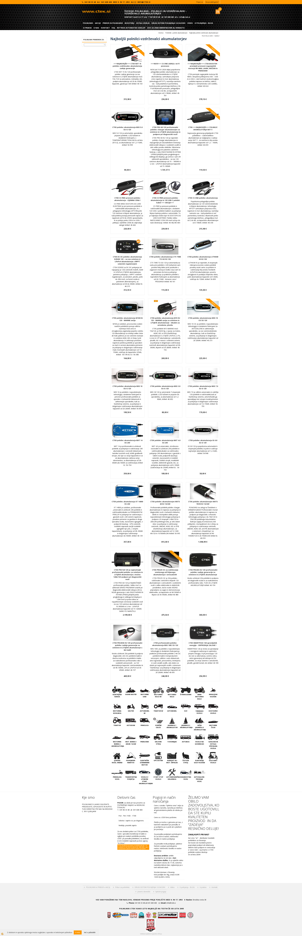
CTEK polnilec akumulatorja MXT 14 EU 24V (127, 441)
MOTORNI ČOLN (213, 726)
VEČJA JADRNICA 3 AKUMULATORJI (200, 727)
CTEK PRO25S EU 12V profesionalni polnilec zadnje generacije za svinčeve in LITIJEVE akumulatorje (203, 572)
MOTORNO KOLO (172, 695)
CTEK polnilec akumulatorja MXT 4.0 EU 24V (165, 441)
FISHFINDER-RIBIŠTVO (131, 761)
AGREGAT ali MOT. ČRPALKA (172, 761)
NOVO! (138, 49)
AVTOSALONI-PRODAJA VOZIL (199, 779)
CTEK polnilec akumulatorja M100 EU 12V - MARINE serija (127, 319)
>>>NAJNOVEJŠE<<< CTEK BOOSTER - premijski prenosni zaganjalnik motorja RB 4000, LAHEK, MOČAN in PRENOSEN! (203, 67)
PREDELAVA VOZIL (117, 778)
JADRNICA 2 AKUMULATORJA (186, 726)
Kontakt (105, 28)
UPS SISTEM (158, 760)
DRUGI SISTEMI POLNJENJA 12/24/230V (168, 23)
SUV (185, 711)
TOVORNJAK (172, 742)
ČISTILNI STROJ (185, 761)
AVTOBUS (185, 742)
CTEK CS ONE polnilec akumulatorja (203, 198)
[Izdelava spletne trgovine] (159, 934)
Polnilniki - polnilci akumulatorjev (176, 33)
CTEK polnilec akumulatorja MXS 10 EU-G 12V (127, 387)
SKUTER (131, 711)
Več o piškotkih (89, 932)
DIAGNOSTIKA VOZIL (185, 778)
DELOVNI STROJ (158, 743)
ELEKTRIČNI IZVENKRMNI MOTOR (144, 762)
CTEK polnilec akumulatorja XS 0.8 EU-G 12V (203, 441)
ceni (211, 36)
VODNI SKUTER (130, 694)
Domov (161, 33)
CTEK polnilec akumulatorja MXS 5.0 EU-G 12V (127, 128)
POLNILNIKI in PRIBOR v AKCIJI (98, 887)
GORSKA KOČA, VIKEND (117, 761)
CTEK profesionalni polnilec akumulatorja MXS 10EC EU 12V (165, 644)
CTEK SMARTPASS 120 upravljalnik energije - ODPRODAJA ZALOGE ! (203, 644)
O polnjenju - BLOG (204, 23)
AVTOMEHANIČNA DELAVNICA (173, 778)
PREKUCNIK (144, 742)
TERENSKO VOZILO (199, 712)
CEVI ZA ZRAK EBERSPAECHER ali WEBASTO (166, 28)
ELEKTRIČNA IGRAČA (117, 695)
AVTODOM (131, 725)
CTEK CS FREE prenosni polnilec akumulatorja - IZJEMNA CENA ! (127, 199)
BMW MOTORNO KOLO (199, 696)
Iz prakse (87, 28)
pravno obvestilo (144, 891)
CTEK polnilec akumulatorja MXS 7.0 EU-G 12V (203, 387)
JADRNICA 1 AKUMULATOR (172, 726)
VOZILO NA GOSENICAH (199, 743)
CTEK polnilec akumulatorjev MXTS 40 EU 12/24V (165, 502)
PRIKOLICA (145, 725)
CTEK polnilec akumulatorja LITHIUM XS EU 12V (202, 258)
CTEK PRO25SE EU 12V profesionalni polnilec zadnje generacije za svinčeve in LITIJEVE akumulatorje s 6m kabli (127, 646)
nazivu (216, 36)
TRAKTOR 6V (158, 711)
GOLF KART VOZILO (213, 761)
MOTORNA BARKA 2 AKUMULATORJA (117, 744)
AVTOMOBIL (172, 711)
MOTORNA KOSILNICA (117, 712)
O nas (96, 28)
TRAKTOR (117, 725)
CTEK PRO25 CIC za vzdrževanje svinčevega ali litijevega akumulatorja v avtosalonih (165, 572)
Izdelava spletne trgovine (148, 934)
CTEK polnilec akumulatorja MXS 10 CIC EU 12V (203, 319)
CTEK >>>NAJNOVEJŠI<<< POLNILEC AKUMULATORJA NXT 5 (203, 128)
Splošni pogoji (160, 891)
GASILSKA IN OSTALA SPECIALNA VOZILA (213, 745)
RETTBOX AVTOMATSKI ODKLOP (131, 28)
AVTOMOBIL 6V (144, 712)
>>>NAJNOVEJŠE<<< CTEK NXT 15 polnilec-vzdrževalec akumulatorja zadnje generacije (127, 66)
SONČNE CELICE (158, 726)
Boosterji (129, 23)
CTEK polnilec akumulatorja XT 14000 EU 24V (127, 502)
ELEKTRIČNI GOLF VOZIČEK (199, 761)
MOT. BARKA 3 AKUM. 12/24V (130, 743)
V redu (77, 932)
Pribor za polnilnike (113, 23)
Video (190, 23)
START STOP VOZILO (158, 778)
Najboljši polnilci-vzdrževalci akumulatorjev (203, 33)
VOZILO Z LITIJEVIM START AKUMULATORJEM (146, 780)
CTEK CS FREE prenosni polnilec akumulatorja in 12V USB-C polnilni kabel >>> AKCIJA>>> (165, 200)
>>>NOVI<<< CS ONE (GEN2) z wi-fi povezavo (165, 65)
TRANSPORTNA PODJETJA (131, 778)
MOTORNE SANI (145, 695)
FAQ (113, 28)
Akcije (98, 23)
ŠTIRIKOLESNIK (185, 694)
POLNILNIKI (88, 23)
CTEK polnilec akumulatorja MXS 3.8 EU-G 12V (165, 387)
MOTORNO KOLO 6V (158, 695)
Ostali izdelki (143, 23)
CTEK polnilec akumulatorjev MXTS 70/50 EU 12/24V (203, 502)
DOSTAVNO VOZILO (213, 712)
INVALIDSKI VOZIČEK (213, 695)
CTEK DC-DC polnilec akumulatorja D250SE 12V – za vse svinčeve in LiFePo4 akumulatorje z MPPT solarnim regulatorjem (127, 260)
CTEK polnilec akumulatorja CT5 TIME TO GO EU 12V (165, 258)
